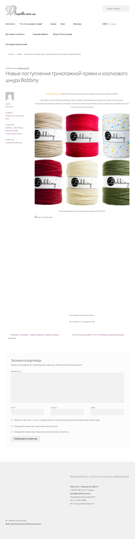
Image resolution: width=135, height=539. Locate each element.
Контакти (10, 24)
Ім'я (13, 407)
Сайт (93, 407)
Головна (11, 54)
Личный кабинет (41, 34)
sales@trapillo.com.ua (80, 493)
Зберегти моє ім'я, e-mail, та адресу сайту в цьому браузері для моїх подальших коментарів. (57, 420)
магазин (9, 130)
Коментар (16, 371)
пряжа (15, 130)
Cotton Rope (18, 127)
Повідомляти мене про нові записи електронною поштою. (41, 431)
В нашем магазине (53, 94)
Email (54, 407)
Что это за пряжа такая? (31, 24)
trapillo (19, 54)
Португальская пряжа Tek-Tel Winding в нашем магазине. (98, 335)
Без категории (18, 115)
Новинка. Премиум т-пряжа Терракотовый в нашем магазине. (33, 336)
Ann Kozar (9, 107)
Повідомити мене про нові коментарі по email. (36, 426)
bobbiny (9, 127)
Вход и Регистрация (62, 34)
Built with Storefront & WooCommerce (23, 524)
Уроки (53, 24)
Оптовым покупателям (16, 44)
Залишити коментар (14, 142)
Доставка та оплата (15, 34)
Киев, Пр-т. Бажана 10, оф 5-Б (84, 486)
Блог (63, 24)
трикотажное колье (14, 133)
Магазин (77, 24)
